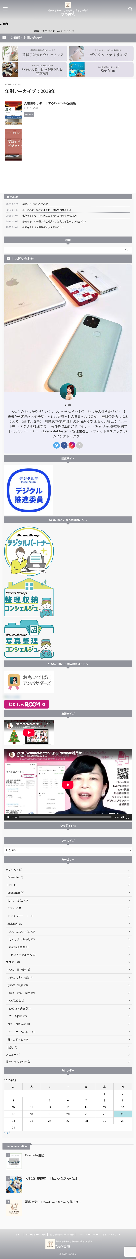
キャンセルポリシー (111, 1234)
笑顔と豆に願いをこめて (35, 204)
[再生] (8, 817)
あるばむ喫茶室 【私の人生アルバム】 (52, 1178)
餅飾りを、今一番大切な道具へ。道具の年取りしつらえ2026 (54, 221)
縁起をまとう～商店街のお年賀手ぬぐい (43, 227)
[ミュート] (122, 817)
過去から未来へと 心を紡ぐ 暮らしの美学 (73, 1241)
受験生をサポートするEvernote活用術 (50, 103)
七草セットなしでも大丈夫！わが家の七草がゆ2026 (49, 215)
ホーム (19, 1234)
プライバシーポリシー (88, 1234)
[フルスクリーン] (127, 817)
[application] (68, 785)
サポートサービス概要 (36, 1234)
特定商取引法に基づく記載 (62, 1234)
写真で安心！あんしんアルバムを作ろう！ (53, 1202)
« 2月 (7, 1132)
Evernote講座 (34, 1155)
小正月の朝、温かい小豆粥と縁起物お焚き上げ (46, 209)
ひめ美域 (68, 14)
